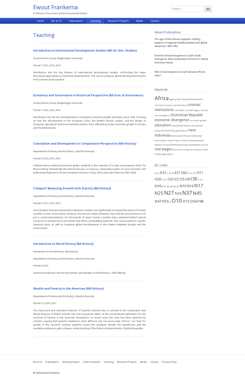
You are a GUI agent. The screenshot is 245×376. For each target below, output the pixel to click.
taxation (198, 149)
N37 (187, 192)
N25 (159, 193)
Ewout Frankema (55, 7)
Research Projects (118, 21)
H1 (191, 173)
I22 (176, 179)
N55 (165, 201)
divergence (164, 115)
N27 (169, 192)
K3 (201, 179)
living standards (196, 140)
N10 (183, 185)
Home (40, 21)
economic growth (198, 120)
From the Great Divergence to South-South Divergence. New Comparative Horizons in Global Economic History (181, 59)
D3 (158, 173)
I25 (181, 179)
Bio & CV (56, 21)
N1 (165, 186)
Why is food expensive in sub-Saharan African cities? (180, 73)
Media (139, 21)
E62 (184, 172)
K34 (158, 185)
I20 (170, 179)
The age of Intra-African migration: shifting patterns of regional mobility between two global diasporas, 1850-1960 (181, 42)
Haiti (192, 130)
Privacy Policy (169, 361)
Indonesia (163, 135)
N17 (198, 185)
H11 (200, 172)
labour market (182, 140)
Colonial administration (192, 99)
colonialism (179, 110)
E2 (170, 173)
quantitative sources (198, 145)
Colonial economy (163, 105)
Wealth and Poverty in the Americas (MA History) (68, 288)
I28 (187, 179)
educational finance (181, 125)
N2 (168, 186)
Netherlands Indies (179, 145)
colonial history (180, 105)
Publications (76, 21)
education (163, 125)
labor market (168, 140)
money (166, 145)
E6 (173, 173)
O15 (186, 201)
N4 (174, 186)
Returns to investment (183, 149)
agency (172, 99)
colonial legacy (192, 110)
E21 (178, 172)
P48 (200, 201)
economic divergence (172, 120)
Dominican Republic (187, 115)
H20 (158, 179)
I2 (164, 179)
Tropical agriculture (164, 154)
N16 (190, 185)
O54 (193, 201)
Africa (162, 98)
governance (181, 130)
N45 (197, 193)
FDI (162, 130)
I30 (194, 179)
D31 (163, 172)
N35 (178, 193)
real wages (163, 149)
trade (205, 149)
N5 (177, 186)
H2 (194, 173)
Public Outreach (91, 361)
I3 (166, 179)
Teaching (95, 21)
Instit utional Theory (180, 136)
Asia (178, 99)
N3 (171, 186)
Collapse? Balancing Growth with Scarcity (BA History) (72, 188)
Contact (154, 21)
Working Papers (71, 361)
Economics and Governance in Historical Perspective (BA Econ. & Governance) (88, 95)
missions (158, 145)
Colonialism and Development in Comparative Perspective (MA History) (84, 143)
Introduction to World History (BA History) (63, 244)
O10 (177, 200)
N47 (158, 201)
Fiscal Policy (170, 130)
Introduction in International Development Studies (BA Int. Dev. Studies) (85, 50)
